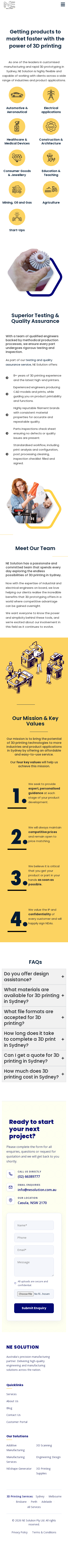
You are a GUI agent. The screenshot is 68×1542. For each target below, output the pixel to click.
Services (11, 1394)
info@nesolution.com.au (37, 1189)
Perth (34, 1501)
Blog (9, 1408)
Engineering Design (48, 1457)
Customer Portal (16, 1422)
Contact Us (13, 1415)
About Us (12, 1401)
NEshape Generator (19, 1468)
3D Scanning (44, 1445)
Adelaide (47, 1501)
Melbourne (55, 1496)
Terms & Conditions (44, 1532)
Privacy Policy (20, 1532)
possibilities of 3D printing (25, 575)
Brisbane (21, 1501)
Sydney (40, 1496)
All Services (34, 1507)
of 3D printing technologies (27, 743)
